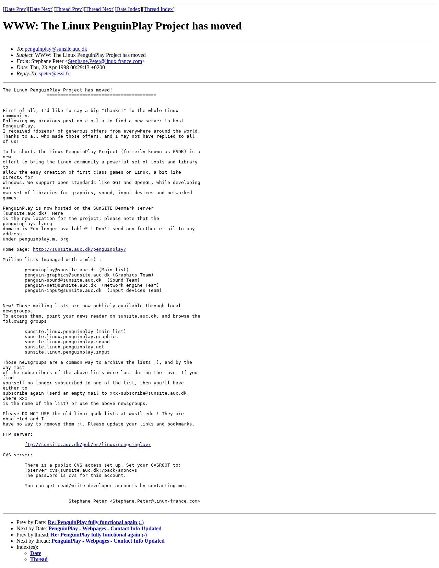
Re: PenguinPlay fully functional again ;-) (96, 522)
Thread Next (99, 9)
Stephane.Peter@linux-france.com (105, 61)
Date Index (128, 9)
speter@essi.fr (54, 73)
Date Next (40, 9)
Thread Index (158, 9)
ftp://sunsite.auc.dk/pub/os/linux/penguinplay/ (88, 444)
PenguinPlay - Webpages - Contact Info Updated (105, 528)
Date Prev (15, 9)
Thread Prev (68, 9)
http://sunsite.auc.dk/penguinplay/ (79, 249)
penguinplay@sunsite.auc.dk (56, 49)
